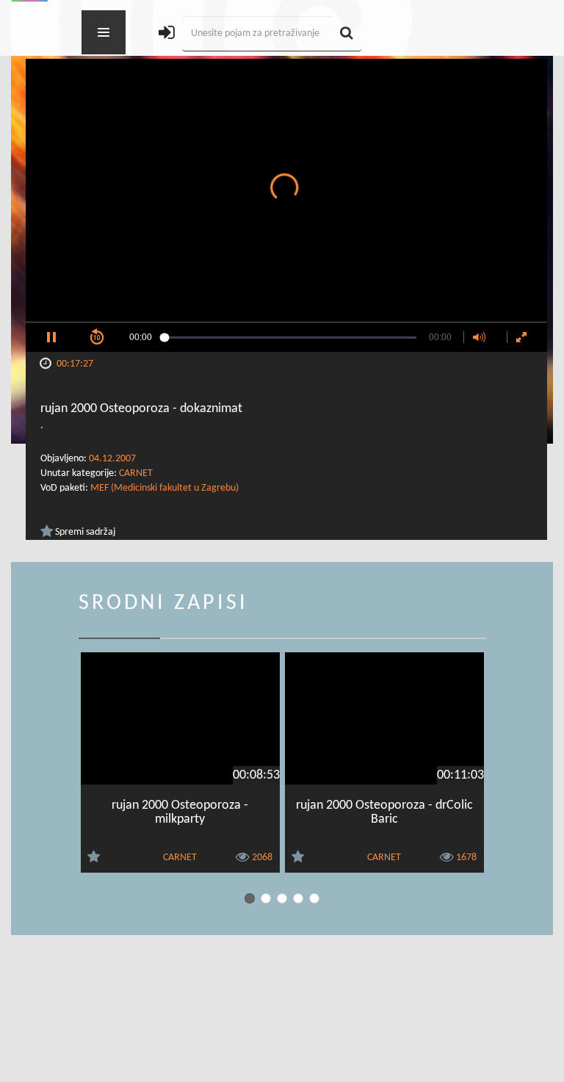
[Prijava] (166, 34)
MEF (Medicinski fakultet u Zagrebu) (164, 488)
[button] (51, 337)
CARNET (136, 473)
